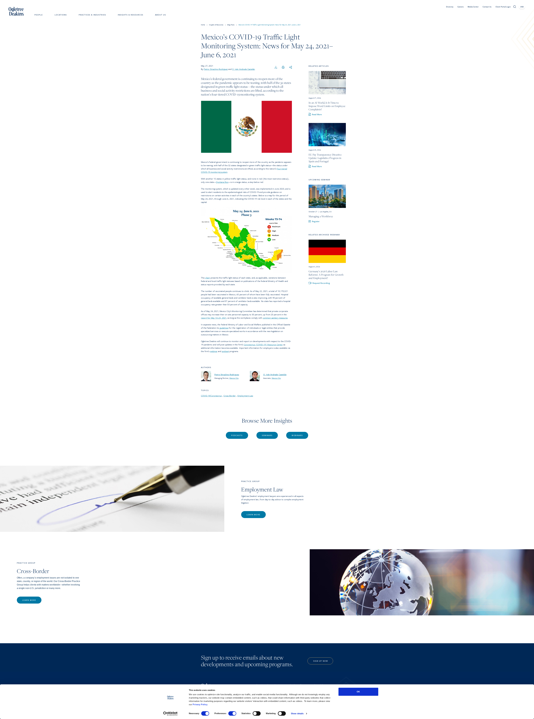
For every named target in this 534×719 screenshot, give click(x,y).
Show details (297, 713)
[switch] (232, 713)
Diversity (449, 6)
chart (207, 277)
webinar (213, 351)
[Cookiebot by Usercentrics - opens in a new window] (170, 713)
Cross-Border (229, 395)
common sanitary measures (275, 317)
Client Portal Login (503, 6)
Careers (460, 6)
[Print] (283, 67)
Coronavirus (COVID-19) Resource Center (263, 344)
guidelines (224, 327)
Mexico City (234, 378)
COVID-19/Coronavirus (211, 395)
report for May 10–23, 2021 (213, 317)
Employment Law (245, 395)
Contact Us (487, 6)
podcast (225, 351)
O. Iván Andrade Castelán (243, 69)
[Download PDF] (276, 67)
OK (358, 691)
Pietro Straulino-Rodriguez (216, 69)
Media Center (473, 6)
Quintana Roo (222, 182)
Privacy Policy (200, 704)
